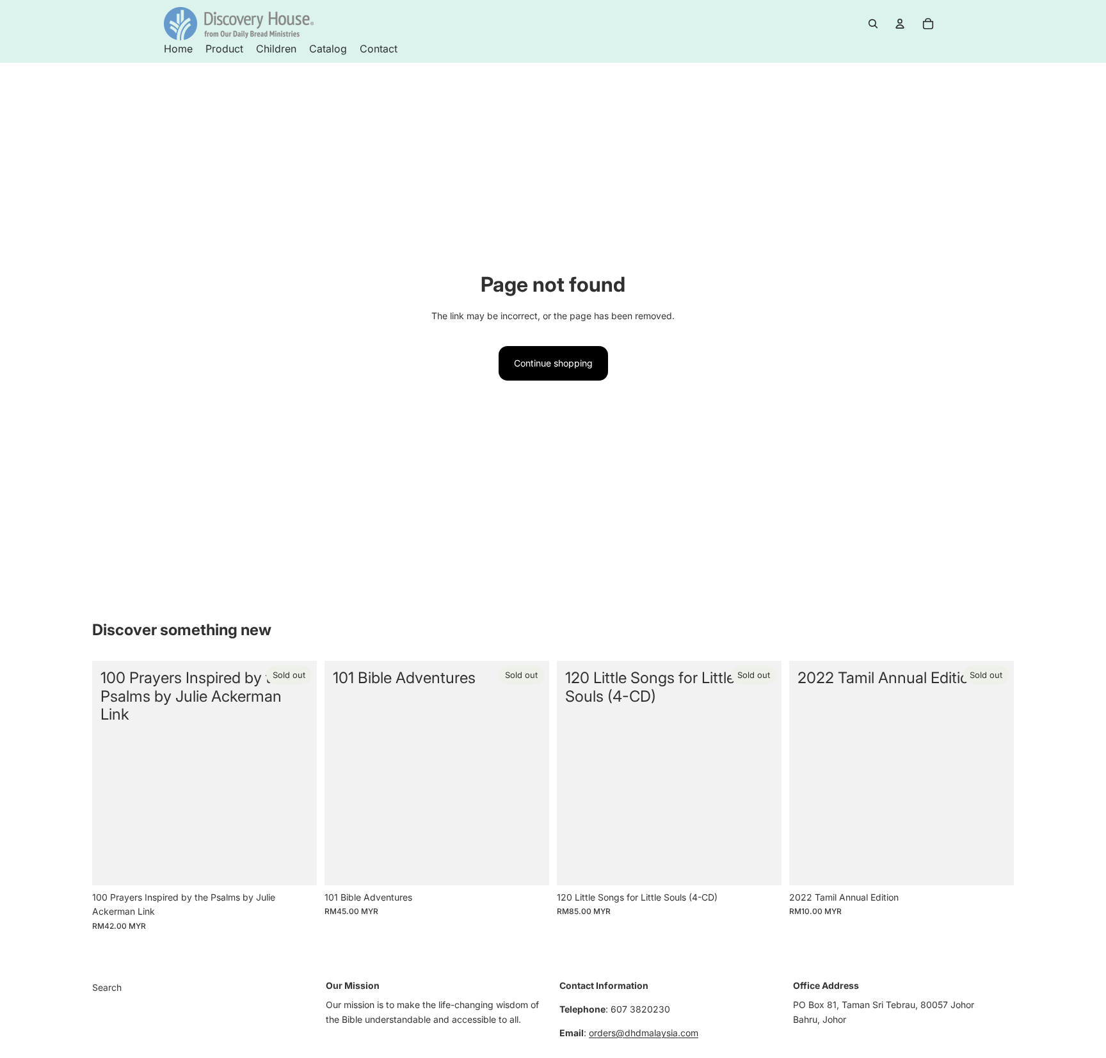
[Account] (900, 24)
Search (107, 987)
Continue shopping (553, 363)
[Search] (873, 24)
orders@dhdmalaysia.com (643, 1032)
